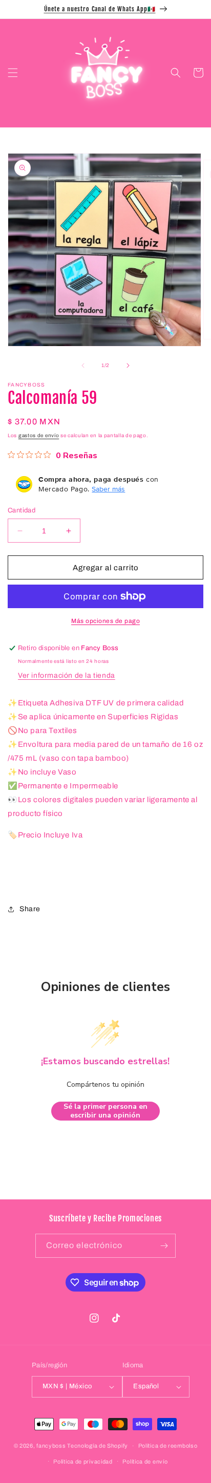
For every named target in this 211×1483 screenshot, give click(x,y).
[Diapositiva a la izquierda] (83, 365)
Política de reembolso (168, 1446)
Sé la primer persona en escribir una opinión (105, 1111)
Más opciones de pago (105, 621)
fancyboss (51, 1446)
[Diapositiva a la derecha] (128, 365)
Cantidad (21, 510)
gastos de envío (38, 435)
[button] (13, 72)
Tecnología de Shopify (97, 1446)
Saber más (108, 489)
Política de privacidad (82, 1461)
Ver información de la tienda (66, 675)
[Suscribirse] (164, 1246)
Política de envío (144, 1461)
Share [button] (29, 909)
